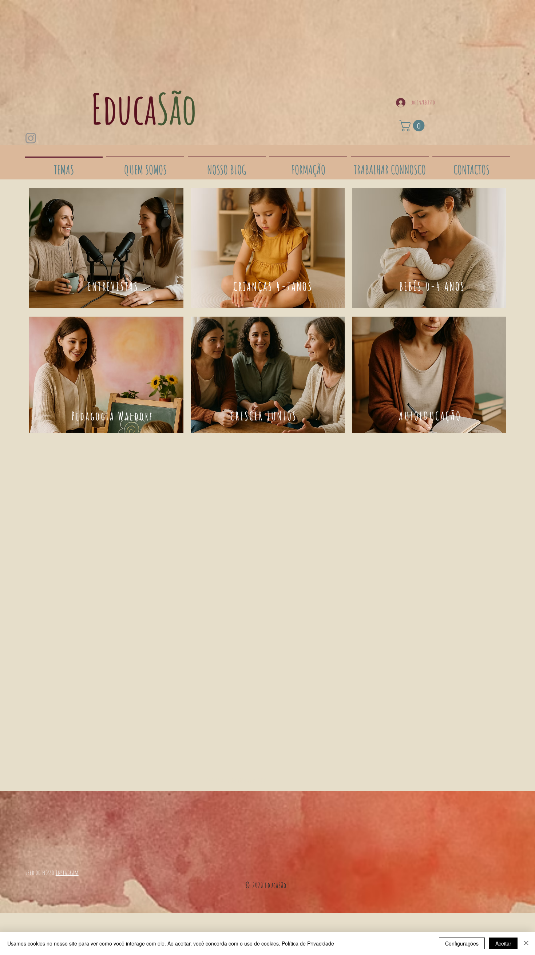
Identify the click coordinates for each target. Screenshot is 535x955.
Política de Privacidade (308, 943)
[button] (413, 125)
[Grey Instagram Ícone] (31, 138)
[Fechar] (526, 943)
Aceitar (503, 943)
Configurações (462, 943)
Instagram (67, 872)
